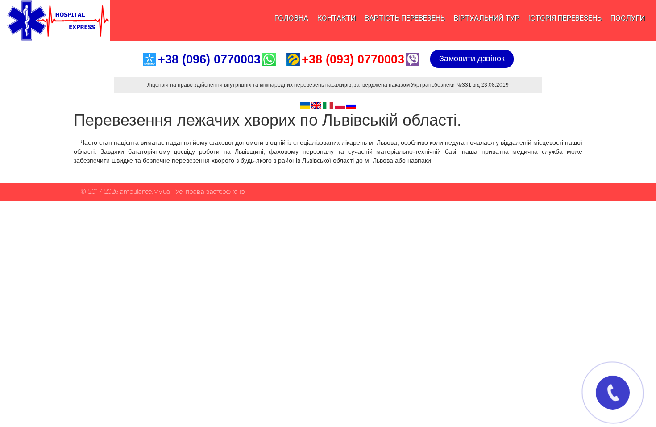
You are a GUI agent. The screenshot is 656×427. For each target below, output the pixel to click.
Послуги (627, 17)
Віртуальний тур (486, 17)
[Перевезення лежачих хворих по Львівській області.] (305, 105)
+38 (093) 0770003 (353, 59)
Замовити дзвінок (472, 58)
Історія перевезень (565, 17)
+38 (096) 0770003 (209, 59)
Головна (291, 17)
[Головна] (55, 20)
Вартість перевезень (405, 17)
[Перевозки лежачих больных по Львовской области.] (351, 105)
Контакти (336, 17)
